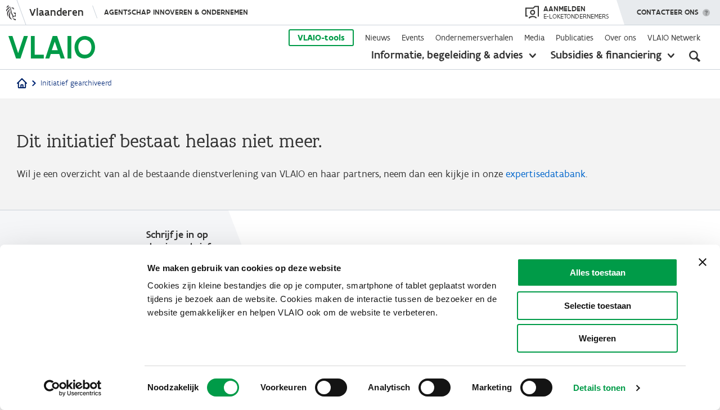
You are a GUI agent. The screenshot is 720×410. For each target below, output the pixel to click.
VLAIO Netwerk (673, 38)
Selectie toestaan (597, 305)
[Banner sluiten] (702, 262)
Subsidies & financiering (606, 54)
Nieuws (377, 38)
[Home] (22, 84)
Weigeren (597, 338)
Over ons (620, 38)
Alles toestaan (598, 272)
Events (413, 38)
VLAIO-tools (321, 38)
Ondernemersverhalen (474, 38)
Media (534, 38)
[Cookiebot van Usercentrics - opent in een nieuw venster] (73, 388)
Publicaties (574, 38)
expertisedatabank (546, 174)
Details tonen (599, 388)
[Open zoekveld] (694, 56)
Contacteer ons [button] (668, 12)
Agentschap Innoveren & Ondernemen (176, 12)
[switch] (331, 388)
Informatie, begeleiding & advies (447, 54)
